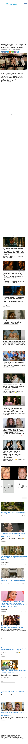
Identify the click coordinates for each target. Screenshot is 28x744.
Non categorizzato (17, 49)
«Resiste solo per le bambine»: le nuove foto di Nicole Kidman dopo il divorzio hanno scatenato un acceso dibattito (13, 714)
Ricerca (3, 496)
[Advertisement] (14, 26)
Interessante (3, 519)
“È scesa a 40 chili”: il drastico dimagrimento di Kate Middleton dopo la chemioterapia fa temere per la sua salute (13, 535)
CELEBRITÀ (3, 541)
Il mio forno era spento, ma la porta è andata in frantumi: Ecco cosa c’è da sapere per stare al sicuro (13, 580)
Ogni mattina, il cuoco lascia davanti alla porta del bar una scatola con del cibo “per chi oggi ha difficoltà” (14, 558)
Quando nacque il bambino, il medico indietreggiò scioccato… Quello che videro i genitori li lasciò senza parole (14, 343)
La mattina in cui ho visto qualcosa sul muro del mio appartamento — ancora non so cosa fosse (13, 322)
